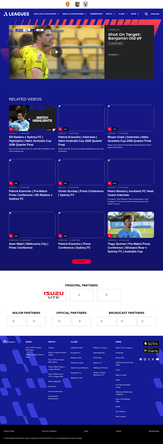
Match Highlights (54, 381)
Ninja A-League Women (73, 14)
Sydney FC (97, 363)
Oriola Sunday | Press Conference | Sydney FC (80, 193)
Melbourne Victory (100, 348)
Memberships (96, 14)
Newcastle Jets (99, 353)
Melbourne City (76, 378)
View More (81, 261)
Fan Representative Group (123, 386)
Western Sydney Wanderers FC (99, 374)
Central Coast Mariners (79, 368)
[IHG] (81, 321)
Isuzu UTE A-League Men (45, 14)
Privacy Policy (9, 431)
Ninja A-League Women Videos (57, 354)
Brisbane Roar (76, 358)
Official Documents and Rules (124, 364)
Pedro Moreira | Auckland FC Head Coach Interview (131, 193)
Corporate (119, 353)
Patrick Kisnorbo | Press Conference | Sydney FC (74, 245)
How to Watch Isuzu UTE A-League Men (55, 375)
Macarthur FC (76, 373)
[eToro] (36, 321)
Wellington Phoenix (100, 368)
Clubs (121, 14)
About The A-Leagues (124, 348)
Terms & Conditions (49, 431)
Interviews (52, 386)
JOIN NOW (155, 14)
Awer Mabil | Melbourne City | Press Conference (28, 245)
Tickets (51, 348)
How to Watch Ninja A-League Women (56, 368)
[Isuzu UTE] (54, 295)
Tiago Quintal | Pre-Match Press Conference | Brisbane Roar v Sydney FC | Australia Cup (129, 247)
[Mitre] (61, 321)
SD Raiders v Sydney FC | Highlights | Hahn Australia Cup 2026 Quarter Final (30, 140)
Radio (118, 380)
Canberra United (77, 363)
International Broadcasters (53, 397)
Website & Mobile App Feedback (124, 393)
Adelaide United (77, 348)
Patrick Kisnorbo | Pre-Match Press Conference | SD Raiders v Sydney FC (30, 195)
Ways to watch (121, 375)
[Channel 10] (106, 321)
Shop (86, 431)
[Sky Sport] (146, 321)
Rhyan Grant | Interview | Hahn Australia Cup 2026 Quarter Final (129, 138)
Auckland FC (75, 353)
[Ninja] (81, 295)
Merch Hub (120, 358)
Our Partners (121, 411)
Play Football (121, 416)
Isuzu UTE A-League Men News (33, 349)
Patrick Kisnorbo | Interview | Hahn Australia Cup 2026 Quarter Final (80, 140)
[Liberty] (16, 321)
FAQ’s (118, 370)
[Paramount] (126, 321)
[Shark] (109, 295)
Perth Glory (97, 358)
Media (118, 406)
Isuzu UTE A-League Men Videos (56, 361)
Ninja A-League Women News (35, 356)
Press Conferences (55, 391)
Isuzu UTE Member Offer (123, 400)
